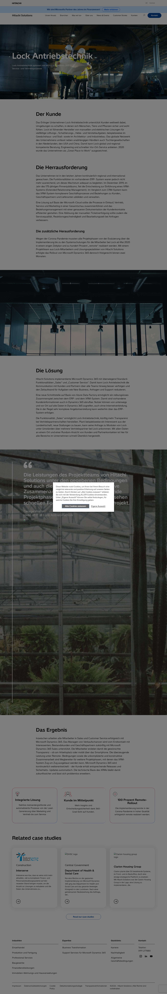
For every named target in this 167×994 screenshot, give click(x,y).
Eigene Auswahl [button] (98, 506)
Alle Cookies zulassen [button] (75, 506)
